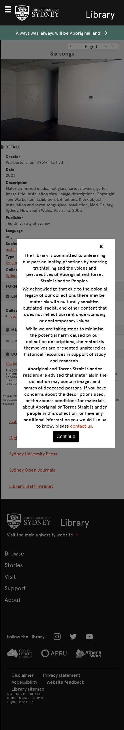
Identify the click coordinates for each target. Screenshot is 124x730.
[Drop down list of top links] (10, 8)
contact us (81, 426)
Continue (66, 436)
